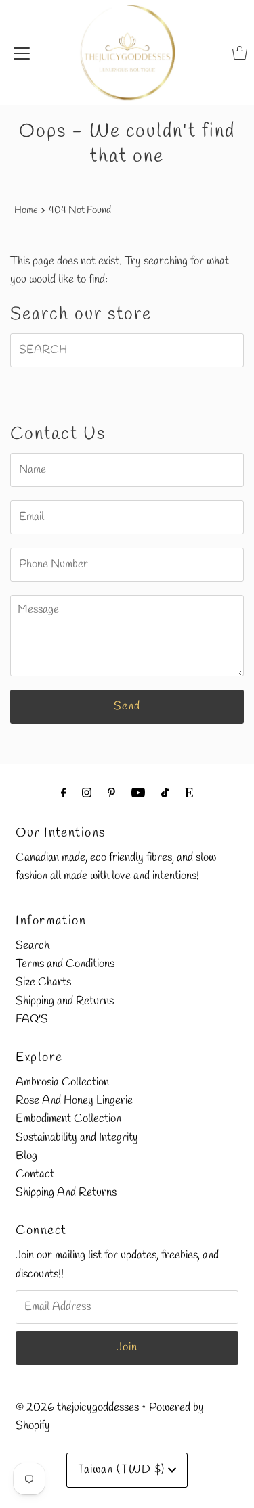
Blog (26, 1156)
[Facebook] (63, 793)
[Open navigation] (21, 53)
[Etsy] (189, 793)
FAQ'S (32, 1019)
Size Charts (43, 982)
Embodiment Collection (68, 1119)
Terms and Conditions (65, 964)
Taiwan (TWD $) (122, 1470)
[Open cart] (239, 53)
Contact (35, 1174)
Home (26, 210)
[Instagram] (86, 793)
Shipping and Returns (65, 1001)
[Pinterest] (111, 793)
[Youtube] (138, 793)
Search (32, 945)
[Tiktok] (165, 793)
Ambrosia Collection (62, 1082)
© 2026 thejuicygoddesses (77, 1407)
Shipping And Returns (66, 1192)
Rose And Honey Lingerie (74, 1100)
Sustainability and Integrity (77, 1138)
